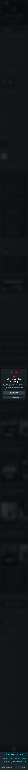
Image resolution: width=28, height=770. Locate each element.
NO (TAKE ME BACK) (14, 397)
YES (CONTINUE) (14, 392)
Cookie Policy (21, 758)
